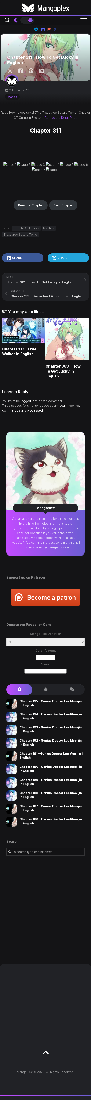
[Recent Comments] (72, 689)
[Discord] (42, 29)
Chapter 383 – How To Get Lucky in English (63, 371)
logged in (27, 401)
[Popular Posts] (45, 689)
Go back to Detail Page (60, 118)
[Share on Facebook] (20, 71)
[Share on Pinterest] (31, 71)
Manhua (48, 228)
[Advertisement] (45, 909)
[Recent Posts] (19, 689)
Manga (12, 96)
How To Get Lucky (26, 228)
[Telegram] (36, 29)
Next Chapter (63, 205)
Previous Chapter (30, 205)
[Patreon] (49, 29)
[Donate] (55, 29)
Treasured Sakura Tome (20, 234)
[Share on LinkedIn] (41, 71)
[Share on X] (11, 71)
